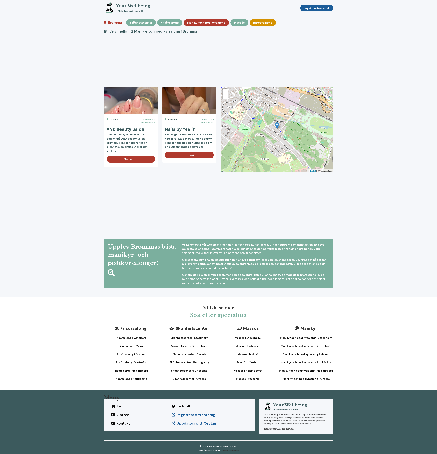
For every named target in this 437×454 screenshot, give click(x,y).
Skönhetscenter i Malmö (189, 354)
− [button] (225, 96)
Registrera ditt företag (196, 415)
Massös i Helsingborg (248, 370)
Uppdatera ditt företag (196, 423)
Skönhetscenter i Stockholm (189, 337)
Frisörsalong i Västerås (131, 362)
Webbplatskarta (231, 450)
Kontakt (123, 423)
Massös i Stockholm (248, 337)
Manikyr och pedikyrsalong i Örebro (306, 378)
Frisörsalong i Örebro (131, 354)
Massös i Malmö (247, 354)
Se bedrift (131, 159)
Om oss (123, 415)
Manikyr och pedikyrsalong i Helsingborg (306, 370)
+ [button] (225, 91)
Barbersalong (262, 22)
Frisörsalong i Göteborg (131, 337)
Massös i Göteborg (247, 346)
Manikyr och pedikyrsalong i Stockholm (306, 337)
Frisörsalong (170, 22)
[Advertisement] (206, 59)
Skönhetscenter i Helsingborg (189, 362)
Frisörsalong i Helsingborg (131, 370)
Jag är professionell (317, 8)
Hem (121, 406)
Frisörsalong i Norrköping (130, 378)
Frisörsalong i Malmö (130, 346)
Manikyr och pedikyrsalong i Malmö (306, 354)
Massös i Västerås (247, 378)
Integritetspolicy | (213, 450)
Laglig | (201, 450)
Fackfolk (183, 406)
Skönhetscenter (141, 22)
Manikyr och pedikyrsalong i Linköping (306, 362)
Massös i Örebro (247, 362)
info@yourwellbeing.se (279, 428)
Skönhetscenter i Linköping (189, 370)
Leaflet (313, 170)
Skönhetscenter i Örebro (189, 378)
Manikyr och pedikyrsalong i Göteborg (306, 346)
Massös (239, 22)
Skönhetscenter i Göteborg (189, 346)
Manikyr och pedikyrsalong (206, 22)
